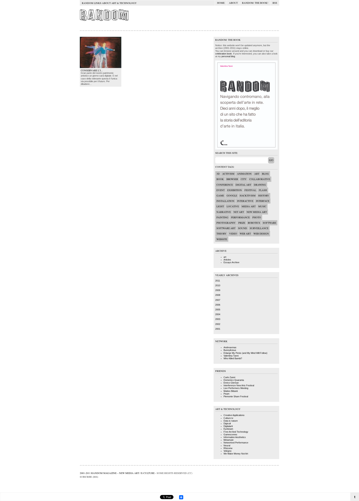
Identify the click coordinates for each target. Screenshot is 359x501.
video (233, 233)
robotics (254, 222)
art (256, 173)
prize (241, 222)
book (220, 179)
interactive (245, 200)
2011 (217, 280)
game (220, 195)
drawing (260, 184)
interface (262, 200)
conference (224, 184)
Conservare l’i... (92, 70)
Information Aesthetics (235, 437)
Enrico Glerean (231, 382)
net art (239, 211)
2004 (217, 314)
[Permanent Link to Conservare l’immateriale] (100, 67)
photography (226, 222)
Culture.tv (228, 418)
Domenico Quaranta (234, 380)
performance (240, 217)
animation (244, 173)
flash (263, 190)
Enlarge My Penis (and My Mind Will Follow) (245, 353)
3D (218, 173)
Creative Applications (234, 415)
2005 (217, 309)
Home (221, 2)
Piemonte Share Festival (236, 396)
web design (261, 233)
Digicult (227, 423)
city (244, 179)
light (220, 206)
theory (221, 233)
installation (225, 200)
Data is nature (231, 421)
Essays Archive (231, 262)
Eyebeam (228, 429)
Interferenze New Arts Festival (239, 385)
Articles (227, 259)
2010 (217, 285)
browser (232, 179)
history (263, 195)
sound (242, 228)
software (269, 222)
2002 (217, 324)
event (220, 190)
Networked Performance (236, 442)
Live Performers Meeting (236, 388)
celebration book (223, 53)
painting (222, 217)
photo (256, 217)
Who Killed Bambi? (233, 358)
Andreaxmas (230, 347)
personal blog (228, 56)
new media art (257, 211)
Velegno (227, 451)
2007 (217, 300)
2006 (217, 305)
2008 (217, 295)
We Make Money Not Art (236, 453)
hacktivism (248, 195)
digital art (243, 184)
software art (225, 228)
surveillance (259, 228)
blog (265, 173)
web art (245, 233)
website (221, 239)
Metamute (229, 440)
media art (249, 206)
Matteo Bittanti (231, 391)
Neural (227, 445)
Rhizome (228, 448)
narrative (223, 211)
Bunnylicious (230, 350)
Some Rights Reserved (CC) (174, 473)
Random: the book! (255, 2)
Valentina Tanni (231, 355)
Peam (226, 393)
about (233, 2)
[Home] (104, 20)
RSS (275, 2)
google (232, 195)
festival (250, 190)
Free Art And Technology (236, 432)
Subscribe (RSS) (89, 476)
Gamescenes (230, 434)
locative (233, 206)
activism (228, 173)
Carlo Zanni (229, 377)
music (262, 206)
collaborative (259, 179)
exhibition (234, 190)
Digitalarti (228, 426)
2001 (217, 329)
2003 (217, 319)
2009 (217, 290)
